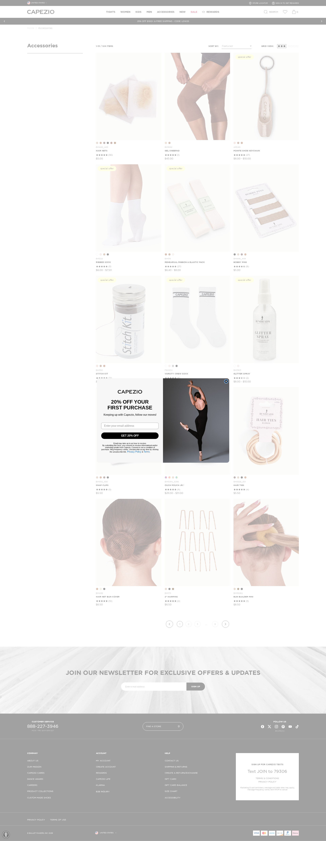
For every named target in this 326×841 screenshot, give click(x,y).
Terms (147, 451)
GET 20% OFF (130, 435)
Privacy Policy (134, 451)
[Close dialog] (226, 381)
